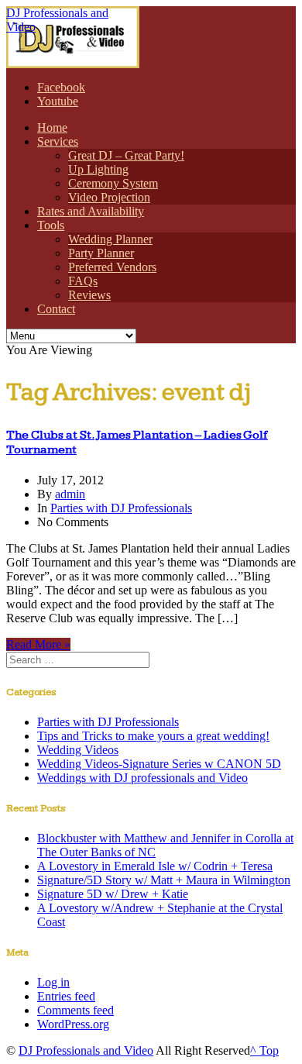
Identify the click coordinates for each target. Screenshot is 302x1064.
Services (57, 141)
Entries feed (66, 996)
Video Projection (109, 197)
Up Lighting (98, 169)
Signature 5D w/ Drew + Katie (112, 893)
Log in (53, 982)
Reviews (89, 294)
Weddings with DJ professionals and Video (142, 777)
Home (52, 127)
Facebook (61, 87)
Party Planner (101, 253)
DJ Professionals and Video (86, 1050)
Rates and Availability (90, 211)
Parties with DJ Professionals (121, 508)
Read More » (38, 644)
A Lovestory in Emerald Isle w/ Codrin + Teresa (155, 866)
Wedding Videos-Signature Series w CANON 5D (159, 763)
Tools (50, 225)
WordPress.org (73, 1024)
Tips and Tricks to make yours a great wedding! (153, 735)
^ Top (264, 1050)
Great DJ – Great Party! (126, 155)
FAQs (83, 281)
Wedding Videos (77, 749)
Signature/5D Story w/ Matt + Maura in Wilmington (163, 880)
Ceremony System (113, 183)
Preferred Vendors (112, 267)
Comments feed (75, 1010)
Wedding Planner (110, 239)
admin (70, 494)
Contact (56, 308)
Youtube (57, 101)
